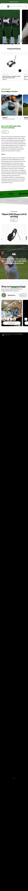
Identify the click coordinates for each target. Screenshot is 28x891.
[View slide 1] (12, 271)
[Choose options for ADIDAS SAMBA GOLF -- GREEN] (14, 319)
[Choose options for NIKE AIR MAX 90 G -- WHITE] (26, 319)
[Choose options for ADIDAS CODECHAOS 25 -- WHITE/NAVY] (11, 319)
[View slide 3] (15, 271)
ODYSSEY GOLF (5, 74)
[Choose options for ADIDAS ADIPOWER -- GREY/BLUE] (7, 319)
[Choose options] (20, 70)
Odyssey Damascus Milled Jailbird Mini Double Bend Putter (11, 77)
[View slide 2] (14, 271)
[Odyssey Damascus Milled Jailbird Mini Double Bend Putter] (11, 62)
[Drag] (14, 234)
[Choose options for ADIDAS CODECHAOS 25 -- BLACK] (4, 319)
